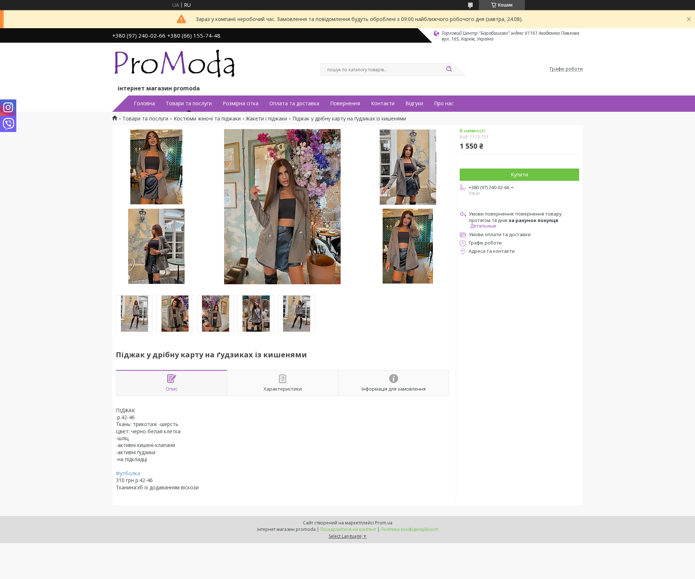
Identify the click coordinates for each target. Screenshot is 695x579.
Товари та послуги (189, 103)
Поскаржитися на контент (348, 529)
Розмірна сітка (240, 103)
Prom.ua (383, 523)
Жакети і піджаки (266, 118)
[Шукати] (449, 69)
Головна (144, 103)
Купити (519, 174)
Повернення (345, 103)
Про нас (444, 103)
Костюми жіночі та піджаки (207, 118)
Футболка (128, 473)
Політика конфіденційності (409, 529)
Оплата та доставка (294, 103)
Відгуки (414, 103)
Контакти (383, 103)
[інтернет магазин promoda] (175, 65)
